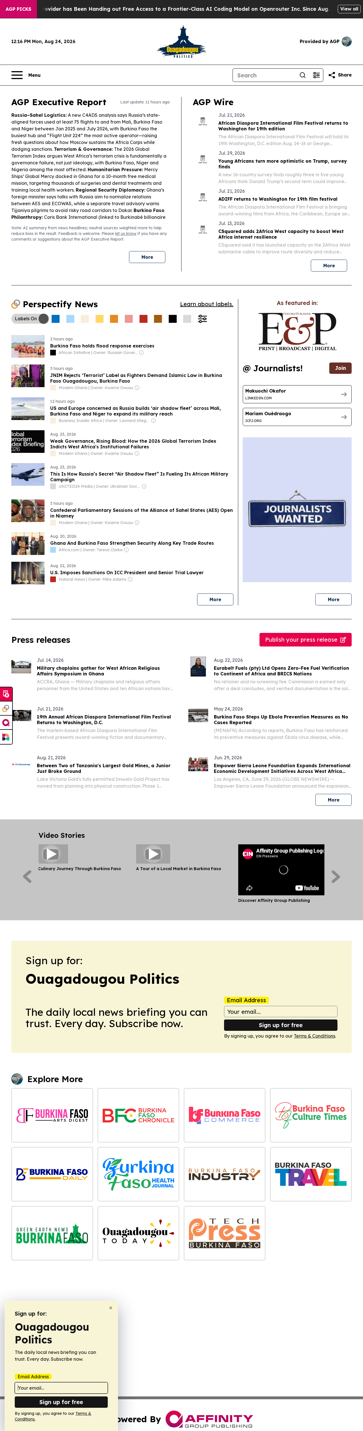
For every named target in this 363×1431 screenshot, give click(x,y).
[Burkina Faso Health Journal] (138, 1174)
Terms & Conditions (314, 1036)
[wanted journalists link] (297, 332)
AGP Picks (18, 9)
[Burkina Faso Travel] (311, 1174)
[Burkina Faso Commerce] (224, 1115)
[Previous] (27, 876)
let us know (125, 233)
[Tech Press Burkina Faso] (224, 1233)
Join (340, 368)
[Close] (110, 1308)
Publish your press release (301, 639)
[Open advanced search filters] (316, 75)
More (147, 257)
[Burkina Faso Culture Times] (311, 1115)
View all (349, 9)
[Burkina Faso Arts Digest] (52, 1115)
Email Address (246, 1000)
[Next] (336, 876)
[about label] (53, 352)
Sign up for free (281, 1025)
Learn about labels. (206, 304)
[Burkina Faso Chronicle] (138, 1115)
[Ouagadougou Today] (138, 1233)
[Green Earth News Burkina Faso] (52, 1233)
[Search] (302, 75)
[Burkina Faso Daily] (52, 1174)
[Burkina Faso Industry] (224, 1174)
